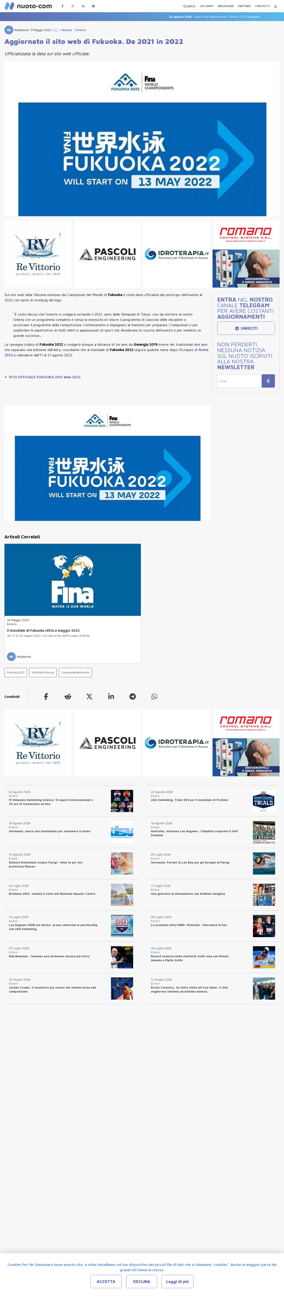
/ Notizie (65, 30)
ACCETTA (106, 1281)
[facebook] (46, 696)
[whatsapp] (154, 696)
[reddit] (68, 696)
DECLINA (141, 1281)
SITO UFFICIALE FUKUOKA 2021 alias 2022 (45, 377)
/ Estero (79, 30)
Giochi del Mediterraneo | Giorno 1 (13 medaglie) (195, 16)
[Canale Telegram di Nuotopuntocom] (93, 6)
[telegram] (132, 696)
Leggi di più (177, 1281)
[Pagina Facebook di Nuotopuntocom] (62, 6)
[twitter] (89, 696)
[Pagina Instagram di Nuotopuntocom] (73, 6)
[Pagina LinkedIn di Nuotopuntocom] (83, 6)
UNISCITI (249, 328)
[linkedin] (111, 696)
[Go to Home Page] (56, 30)
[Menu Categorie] (276, 6)
